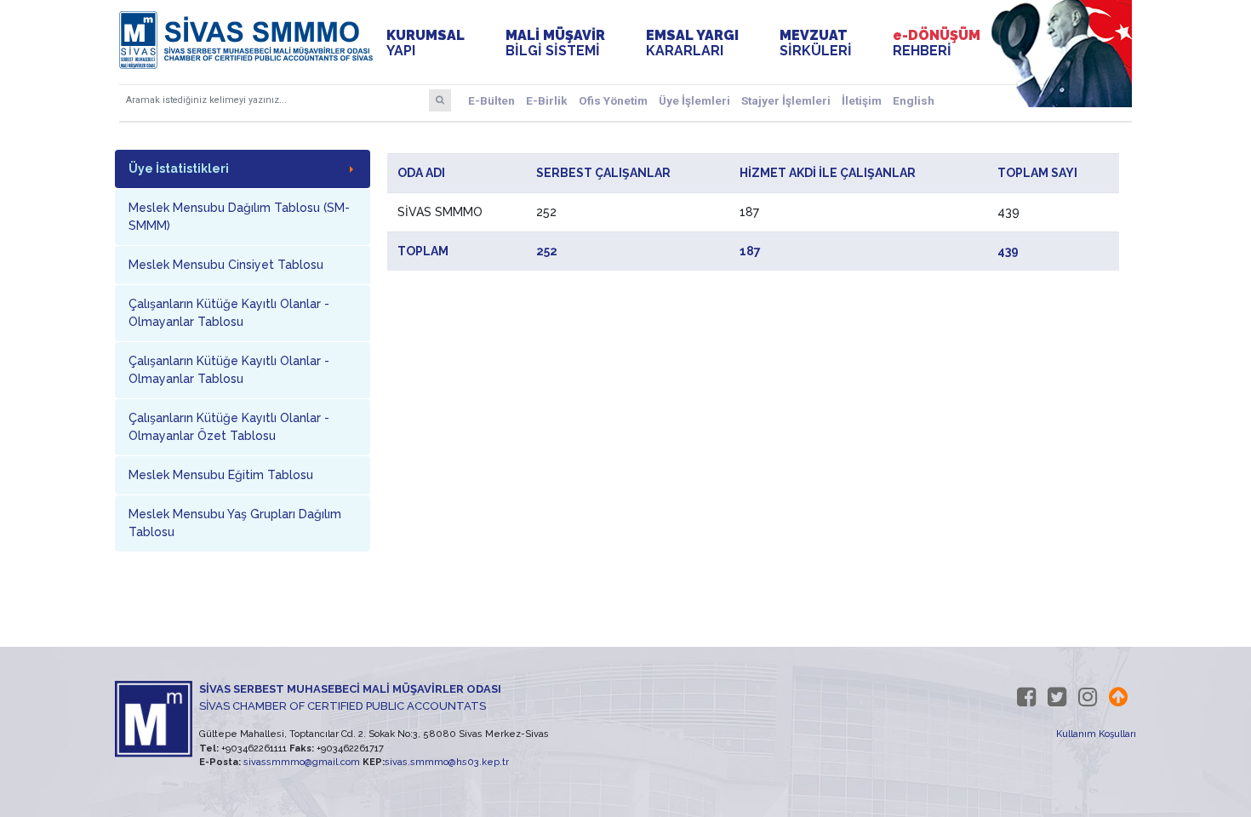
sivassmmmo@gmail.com (301, 762)
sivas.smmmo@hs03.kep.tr (447, 762)
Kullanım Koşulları (1096, 734)
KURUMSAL (425, 43)
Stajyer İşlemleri (786, 100)
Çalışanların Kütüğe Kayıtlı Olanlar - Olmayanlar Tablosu (229, 313)
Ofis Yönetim (613, 100)
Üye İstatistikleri (179, 168)
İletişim (862, 100)
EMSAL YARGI (692, 43)
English (913, 100)
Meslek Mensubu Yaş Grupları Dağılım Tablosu (235, 523)
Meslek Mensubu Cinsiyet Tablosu (226, 264)
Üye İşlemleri (694, 100)
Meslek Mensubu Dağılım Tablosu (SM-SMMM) (239, 216)
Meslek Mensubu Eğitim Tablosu (221, 475)
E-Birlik (547, 100)
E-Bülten (491, 100)
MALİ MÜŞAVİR (555, 43)
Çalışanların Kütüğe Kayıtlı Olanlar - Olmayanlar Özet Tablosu (229, 427)
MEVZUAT (816, 43)
